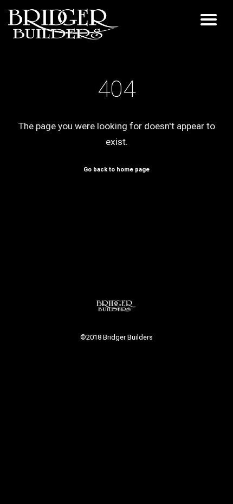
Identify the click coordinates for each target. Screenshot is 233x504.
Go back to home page (116, 169)
